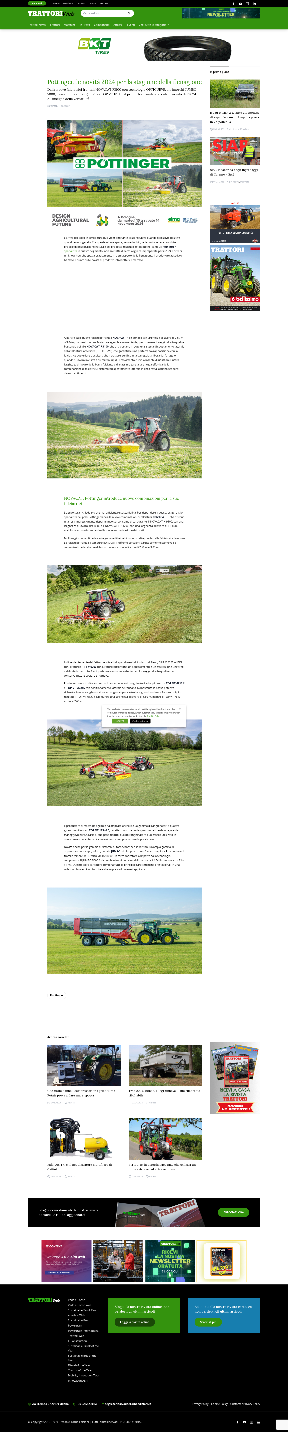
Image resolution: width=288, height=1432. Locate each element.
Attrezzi (118, 25)
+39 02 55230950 (86, 1404)
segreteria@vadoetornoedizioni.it (127, 1404)
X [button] (180, 709)
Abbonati (37, 3)
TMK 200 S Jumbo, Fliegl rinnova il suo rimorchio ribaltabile (164, 1093)
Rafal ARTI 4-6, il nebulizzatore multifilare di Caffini (79, 1167)
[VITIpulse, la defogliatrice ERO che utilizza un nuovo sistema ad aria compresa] (165, 1139)
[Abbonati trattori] (221, 1261)
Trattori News (37, 25)
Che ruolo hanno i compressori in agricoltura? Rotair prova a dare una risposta (81, 1093)
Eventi (131, 25)
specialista (70, 251)
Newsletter (68, 3)
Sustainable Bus (78, 1320)
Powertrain (75, 1325)
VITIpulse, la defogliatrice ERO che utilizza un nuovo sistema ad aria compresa (162, 1167)
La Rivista (81, 3)
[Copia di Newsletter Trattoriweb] (221, 13)
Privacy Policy (200, 1404)
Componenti (102, 25)
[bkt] (144, 46)
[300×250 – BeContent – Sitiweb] (67, 1261)
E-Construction (77, 1341)
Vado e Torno (76, 1300)
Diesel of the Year (79, 1365)
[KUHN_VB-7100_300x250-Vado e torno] (235, 222)
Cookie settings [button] (140, 720)
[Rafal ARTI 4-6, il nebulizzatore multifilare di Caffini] (84, 1139)
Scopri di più (208, 1322)
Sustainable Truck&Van (82, 1310)
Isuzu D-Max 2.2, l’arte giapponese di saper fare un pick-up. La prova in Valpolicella (235, 117)
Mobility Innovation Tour (84, 1375)
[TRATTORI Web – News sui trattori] (51, 13)
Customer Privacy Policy (245, 1404)
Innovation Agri (78, 1380)
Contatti (92, 3)
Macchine (70, 25)
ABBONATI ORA (234, 1212)
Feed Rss (104, 3)
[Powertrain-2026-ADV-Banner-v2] (118, 1261)
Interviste (244, 181)
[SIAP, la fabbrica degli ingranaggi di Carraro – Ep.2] (235, 151)
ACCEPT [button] (120, 720)
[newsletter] (170, 1261)
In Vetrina (234, 129)
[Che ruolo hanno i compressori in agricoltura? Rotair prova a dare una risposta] (84, 1065)
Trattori (55, 25)
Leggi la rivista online (134, 1322)
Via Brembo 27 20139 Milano (50, 1404)
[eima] (124, 220)
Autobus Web (76, 1315)
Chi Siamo (55, 3)
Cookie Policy (219, 1404)
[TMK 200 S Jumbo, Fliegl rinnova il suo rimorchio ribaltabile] (165, 1065)
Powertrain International (83, 1331)
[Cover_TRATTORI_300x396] (235, 278)
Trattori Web (76, 1336)
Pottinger (56, 995)
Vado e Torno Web (80, 1305)
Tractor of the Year (80, 1370)
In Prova (85, 25)
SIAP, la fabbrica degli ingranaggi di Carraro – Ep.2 (234, 172)
